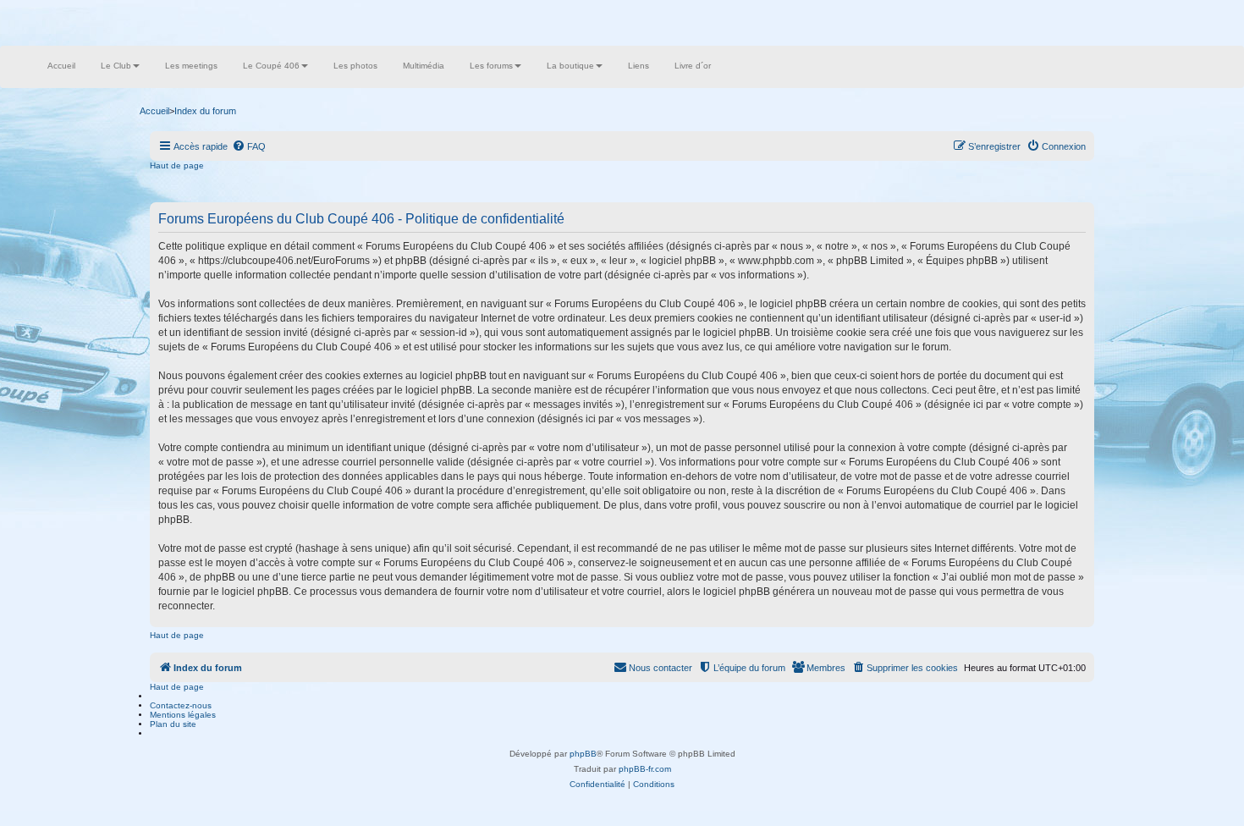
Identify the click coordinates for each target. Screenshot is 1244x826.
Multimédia (423, 65)
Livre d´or (692, 65)
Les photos (355, 65)
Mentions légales (183, 714)
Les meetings (191, 65)
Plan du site (173, 724)
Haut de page (177, 165)
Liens (638, 65)
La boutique (570, 65)
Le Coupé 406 (271, 65)
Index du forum (205, 111)
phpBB (583, 753)
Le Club (116, 65)
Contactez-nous (181, 705)
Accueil (61, 65)
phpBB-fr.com (645, 769)
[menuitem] (249, 146)
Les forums (491, 65)
